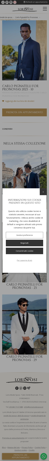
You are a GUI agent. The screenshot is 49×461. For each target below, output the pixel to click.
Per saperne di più (24, 260)
